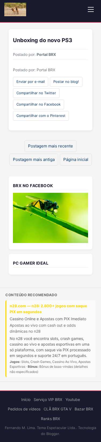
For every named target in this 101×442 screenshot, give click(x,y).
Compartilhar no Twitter (36, 93)
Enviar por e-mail (30, 81)
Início (25, 399)
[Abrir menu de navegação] (91, 9)
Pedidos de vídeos (24, 409)
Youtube (72, 399)
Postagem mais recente (50, 146)
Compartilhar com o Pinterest (40, 115)
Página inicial (75, 159)
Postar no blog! (66, 81)
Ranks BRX (50, 418)
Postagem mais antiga (34, 159)
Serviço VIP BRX (48, 399)
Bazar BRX (84, 409)
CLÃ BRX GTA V (57, 409)
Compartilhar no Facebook (38, 104)
